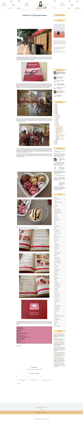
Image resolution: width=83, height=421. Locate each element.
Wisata (55, 200)
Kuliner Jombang (57, 269)
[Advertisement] (34, 23)
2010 (55, 144)
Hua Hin (55, 267)
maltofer (56, 314)
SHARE (28, 369)
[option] (22, 379)
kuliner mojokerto (57, 262)
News (55, 197)
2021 (55, 108)
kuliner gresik (56, 307)
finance (55, 250)
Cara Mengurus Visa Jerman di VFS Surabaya (61, 88)
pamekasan (56, 317)
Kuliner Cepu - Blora (57, 236)
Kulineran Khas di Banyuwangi (59, 95)
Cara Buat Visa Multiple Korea (60, 81)
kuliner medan (56, 283)
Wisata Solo (56, 274)
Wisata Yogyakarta (57, 233)
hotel (55, 221)
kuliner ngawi (56, 310)
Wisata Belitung (57, 293)
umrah (55, 324)
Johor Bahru (56, 240)
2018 (55, 111)
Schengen (56, 290)
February (56, 124)
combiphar (56, 302)
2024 (55, 105)
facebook (39, 412)
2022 (55, 107)
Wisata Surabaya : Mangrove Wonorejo (59, 138)
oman (55, 264)
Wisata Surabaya (57, 209)
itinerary (56, 281)
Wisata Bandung (57, 226)
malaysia (55, 216)
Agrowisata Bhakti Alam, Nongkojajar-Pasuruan (59, 128)
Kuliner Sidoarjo (57, 286)
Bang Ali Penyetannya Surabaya (60, 135)
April (56, 122)
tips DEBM (56, 321)
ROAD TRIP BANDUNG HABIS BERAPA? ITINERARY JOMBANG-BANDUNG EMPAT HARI (61, 73)
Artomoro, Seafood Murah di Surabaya (59, 136)
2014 (55, 140)
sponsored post (57, 219)
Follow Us (41, 409)
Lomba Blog (56, 247)
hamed (55, 333)
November (57, 116)
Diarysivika (32, 16)
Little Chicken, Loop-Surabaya (60, 139)
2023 (55, 106)
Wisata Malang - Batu (57, 202)
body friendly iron (57, 300)
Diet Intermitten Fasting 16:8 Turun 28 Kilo (60, 77)
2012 (55, 142)
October (56, 117)
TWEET (33, 369)
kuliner (55, 214)
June (56, 120)
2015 (55, 114)
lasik (55, 312)
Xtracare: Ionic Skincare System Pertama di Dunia (61, 84)
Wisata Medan (56, 231)
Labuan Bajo (56, 288)
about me (56, 298)
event (55, 228)
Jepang (55, 224)
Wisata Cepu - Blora (57, 252)
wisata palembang (57, 326)
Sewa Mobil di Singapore (59, 126)
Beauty (55, 255)
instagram (44, 412)
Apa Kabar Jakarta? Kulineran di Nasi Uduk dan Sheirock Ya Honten (61, 92)
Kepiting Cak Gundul (58, 130)
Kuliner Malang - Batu (58, 212)
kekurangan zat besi (57, 305)
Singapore (56, 205)
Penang (55, 279)
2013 (55, 141)
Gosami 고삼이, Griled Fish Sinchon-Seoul (59, 132)
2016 (55, 113)
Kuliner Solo (56, 271)
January (56, 125)
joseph (55, 362)
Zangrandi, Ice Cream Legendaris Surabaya (59, 129)
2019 (55, 110)
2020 (55, 109)
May (56, 121)
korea (55, 207)
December (57, 115)
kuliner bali (56, 243)
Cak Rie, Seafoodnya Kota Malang (59, 134)
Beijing (55, 276)
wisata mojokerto (57, 259)
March (56, 123)
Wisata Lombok (56, 295)
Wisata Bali (56, 238)
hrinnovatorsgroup (57, 352)
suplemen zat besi (57, 319)
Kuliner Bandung (57, 245)
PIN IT (41, 369)
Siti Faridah (55, 347)
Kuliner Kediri (56, 278)
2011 (55, 143)
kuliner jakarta (57, 257)
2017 (55, 112)
